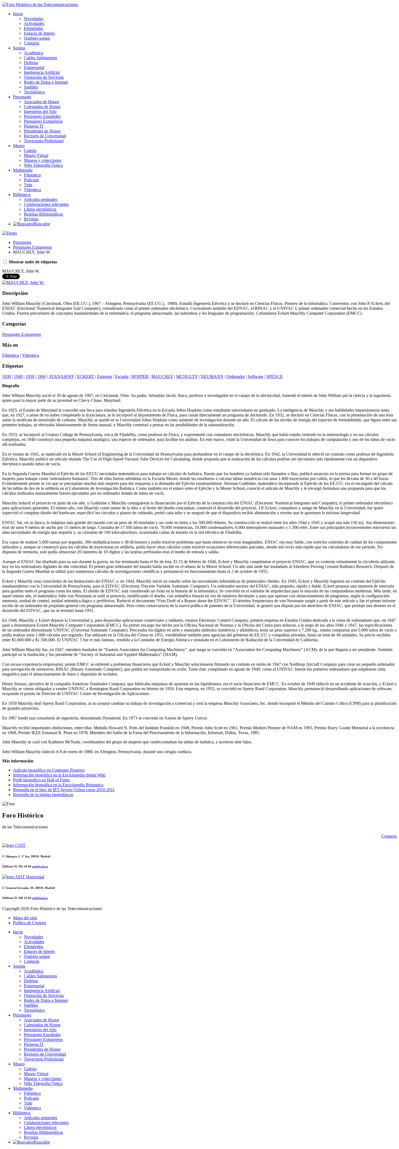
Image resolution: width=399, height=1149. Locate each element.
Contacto (31, 43)
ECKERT (85, 376)
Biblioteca (21, 194)
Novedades (33, 18)
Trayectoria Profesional (44, 140)
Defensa (31, 62)
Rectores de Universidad (45, 136)
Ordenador (235, 376)
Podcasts (31, 180)
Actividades (34, 23)
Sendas (19, 48)
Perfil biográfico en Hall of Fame (42, 780)
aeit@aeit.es (40, 897)
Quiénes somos (37, 38)
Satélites (31, 87)
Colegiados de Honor (42, 106)
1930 (6, 376)
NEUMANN (212, 376)
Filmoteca (32, 175)
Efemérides (33, 28)
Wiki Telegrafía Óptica (43, 165)
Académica (33, 52)
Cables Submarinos (40, 57)
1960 (41, 376)
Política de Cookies (29, 922)
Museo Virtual (36, 155)
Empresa (104, 376)
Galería (30, 150)
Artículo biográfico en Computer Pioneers (49, 770)
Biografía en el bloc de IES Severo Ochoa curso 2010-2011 (64, 789)
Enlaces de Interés (39, 33)
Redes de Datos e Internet (46, 82)
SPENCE (274, 376)
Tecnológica (34, 92)
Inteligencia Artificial (42, 72)
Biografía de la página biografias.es (43, 794)
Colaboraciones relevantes (46, 204)
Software (255, 376)
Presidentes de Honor (42, 131)
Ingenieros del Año (40, 111)
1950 (30, 376)
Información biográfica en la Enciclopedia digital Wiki (59, 775)
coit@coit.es (40, 866)
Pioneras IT (34, 126)
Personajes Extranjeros (43, 121)
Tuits (28, 184)
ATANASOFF (61, 376)
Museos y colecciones (42, 160)
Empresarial (34, 67)
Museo (19, 145)
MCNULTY (187, 376)
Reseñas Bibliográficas (43, 214)
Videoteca (32, 189)
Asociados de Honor (41, 101)
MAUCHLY (162, 376)
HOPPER (139, 376)
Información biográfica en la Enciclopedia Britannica (58, 784)
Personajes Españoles (42, 116)
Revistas (31, 219)
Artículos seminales (40, 199)
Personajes (22, 96)
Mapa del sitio (25, 918)
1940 (18, 376)
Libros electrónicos (40, 209)
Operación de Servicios (44, 77)
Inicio (18, 13)
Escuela (121, 376)
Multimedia (23, 170)
